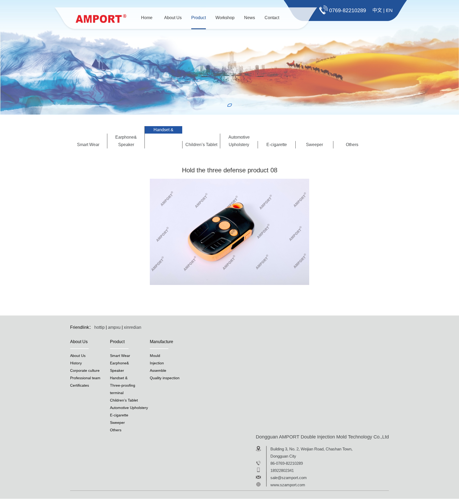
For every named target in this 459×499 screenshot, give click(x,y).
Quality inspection (165, 378)
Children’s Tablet (201, 144)
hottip (99, 327)
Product (198, 17)
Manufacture (161, 341)
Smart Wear (88, 144)
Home (146, 17)
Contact (272, 17)
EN (389, 10)
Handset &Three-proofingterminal (163, 137)
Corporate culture (85, 370)
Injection (157, 363)
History (76, 363)
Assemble (158, 370)
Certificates (79, 385)
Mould (155, 355)
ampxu (114, 327)
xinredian (132, 327)
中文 (377, 10)
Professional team (85, 378)
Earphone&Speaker (126, 141)
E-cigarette (276, 144)
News (249, 17)
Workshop (225, 17)
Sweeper (314, 144)
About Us (173, 17)
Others (352, 144)
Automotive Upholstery (239, 141)
